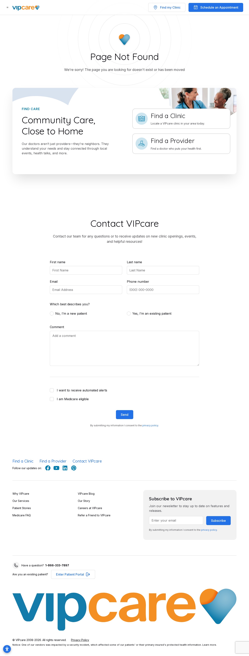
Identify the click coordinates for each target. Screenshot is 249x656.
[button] (73, 574)
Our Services (20, 500)
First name (57, 262)
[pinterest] (73, 468)
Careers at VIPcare (90, 508)
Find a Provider (52, 461)
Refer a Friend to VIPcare (94, 515)
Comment (57, 327)
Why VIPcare (20, 493)
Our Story (84, 500)
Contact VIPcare (87, 461)
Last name (134, 262)
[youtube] (56, 468)
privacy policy (150, 425)
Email (54, 281)
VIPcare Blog (86, 493)
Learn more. (209, 644)
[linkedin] (65, 468)
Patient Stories (21, 508)
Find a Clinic (22, 461)
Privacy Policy (80, 640)
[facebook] (48, 468)
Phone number (138, 281)
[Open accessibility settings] (7, 649)
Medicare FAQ (21, 515)
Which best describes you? (70, 304)
